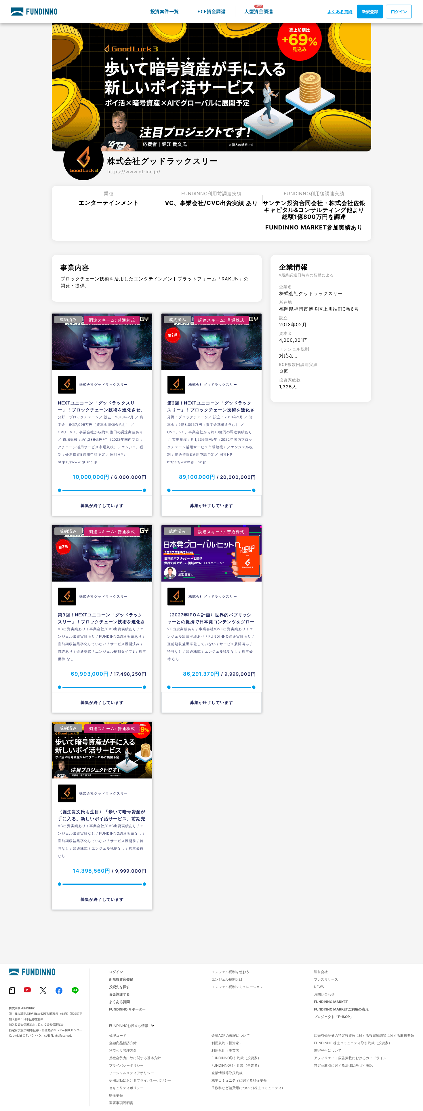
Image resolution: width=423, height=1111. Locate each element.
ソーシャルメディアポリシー (131, 1073)
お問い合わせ (324, 994)
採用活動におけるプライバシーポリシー (140, 1080)
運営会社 (321, 972)
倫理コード (117, 1035)
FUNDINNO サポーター (127, 1009)
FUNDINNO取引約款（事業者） (236, 1065)
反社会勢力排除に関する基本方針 (135, 1058)
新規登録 (370, 11)
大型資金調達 (258, 11)
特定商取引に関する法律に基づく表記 (343, 1065)
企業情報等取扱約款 (227, 1073)
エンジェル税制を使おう (230, 972)
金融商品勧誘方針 (123, 1043)
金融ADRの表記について (231, 1035)
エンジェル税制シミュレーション (237, 987)
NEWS (319, 987)
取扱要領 (116, 1095)
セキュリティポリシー (126, 1088)
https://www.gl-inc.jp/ (134, 171)
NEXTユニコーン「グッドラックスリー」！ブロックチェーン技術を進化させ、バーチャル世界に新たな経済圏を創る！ (101, 409)
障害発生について (328, 1050)
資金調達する (119, 994)
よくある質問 (339, 11)
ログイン (399, 11)
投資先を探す (119, 987)
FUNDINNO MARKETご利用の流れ (341, 1009)
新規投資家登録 (121, 979)
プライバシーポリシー (126, 1065)
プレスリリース (326, 979)
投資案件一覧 (164, 11)
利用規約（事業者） (227, 1050)
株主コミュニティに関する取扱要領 (239, 1080)
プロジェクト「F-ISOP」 (333, 1017)
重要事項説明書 (121, 1103)
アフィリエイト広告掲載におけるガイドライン (350, 1058)
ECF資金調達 (211, 11)
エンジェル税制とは (227, 979)
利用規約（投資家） (227, 1043)
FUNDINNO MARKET (331, 1002)
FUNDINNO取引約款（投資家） (236, 1058)
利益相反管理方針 (123, 1050)
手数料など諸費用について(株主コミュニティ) (247, 1088)
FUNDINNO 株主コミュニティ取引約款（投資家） (353, 1043)
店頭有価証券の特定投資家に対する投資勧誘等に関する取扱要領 (364, 1035)
